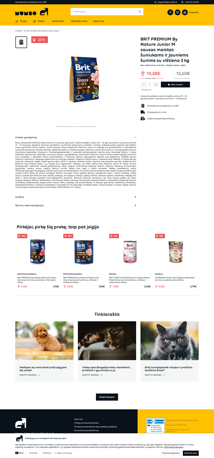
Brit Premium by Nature (152, 65)
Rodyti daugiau (107, 397)
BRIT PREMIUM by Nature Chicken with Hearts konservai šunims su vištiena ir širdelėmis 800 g (81, 280)
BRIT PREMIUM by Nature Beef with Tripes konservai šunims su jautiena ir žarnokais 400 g (36, 280)
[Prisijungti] (170, 12)
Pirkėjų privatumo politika (86, 423)
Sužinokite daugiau (173, 447)
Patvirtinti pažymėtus (171, 453)
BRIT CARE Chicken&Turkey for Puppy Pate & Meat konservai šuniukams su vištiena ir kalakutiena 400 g (129, 280)
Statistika (33, 453)
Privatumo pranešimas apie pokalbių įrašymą (95, 426)
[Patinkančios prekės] (178, 12)
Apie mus (78, 419)
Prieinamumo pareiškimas (86, 430)
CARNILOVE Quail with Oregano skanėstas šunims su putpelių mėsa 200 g (174, 278)
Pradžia (18, 31)
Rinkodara (47, 453)
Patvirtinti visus (190, 453)
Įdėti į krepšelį (177, 85)
